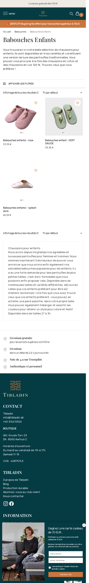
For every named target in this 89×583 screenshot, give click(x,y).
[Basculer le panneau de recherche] (71, 13)
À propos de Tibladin (16, 480)
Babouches (20, 31)
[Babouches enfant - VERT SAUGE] (64, 117)
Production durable (15, 488)
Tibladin (8, 413)
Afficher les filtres (21, 83)
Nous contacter (13, 496)
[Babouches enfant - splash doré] (22, 184)
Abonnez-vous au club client (21, 492)
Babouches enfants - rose (18, 140)
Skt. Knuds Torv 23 (15, 435)
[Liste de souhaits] (36, 103)
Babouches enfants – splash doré (19, 209)
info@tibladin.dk (13, 417)
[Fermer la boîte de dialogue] (84, 525)
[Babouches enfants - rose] (22, 117)
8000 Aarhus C (17, 439)
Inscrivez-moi (65, 574)
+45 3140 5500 (12, 421)
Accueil (7, 31)
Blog (6, 484)
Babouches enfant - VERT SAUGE (60, 142)
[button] (78, 14)
